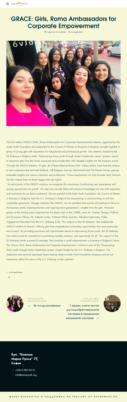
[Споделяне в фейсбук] (9, 277)
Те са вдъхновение (35, 303)
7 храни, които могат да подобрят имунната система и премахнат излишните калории (92, 309)
